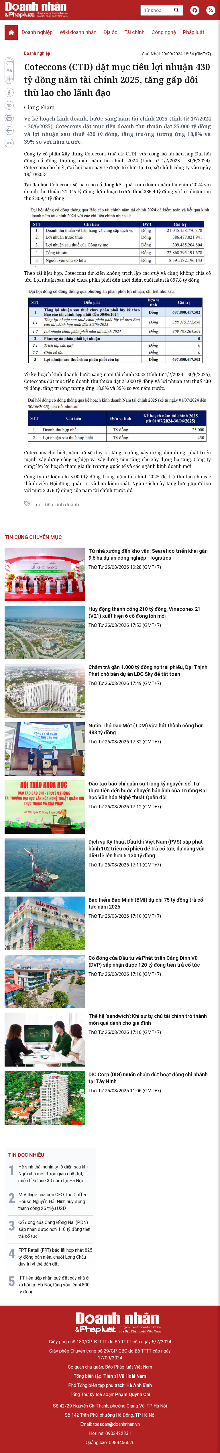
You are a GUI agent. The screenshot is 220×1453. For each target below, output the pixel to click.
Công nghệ (164, 32)
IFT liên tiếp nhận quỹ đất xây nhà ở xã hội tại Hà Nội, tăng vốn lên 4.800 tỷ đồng (54, 1284)
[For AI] (9, 143)
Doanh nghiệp (37, 32)
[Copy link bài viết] (9, 105)
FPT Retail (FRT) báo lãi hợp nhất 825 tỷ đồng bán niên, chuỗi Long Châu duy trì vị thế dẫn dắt (55, 1257)
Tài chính (134, 32)
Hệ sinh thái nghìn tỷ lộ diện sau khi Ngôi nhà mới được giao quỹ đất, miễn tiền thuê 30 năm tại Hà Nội (53, 1173)
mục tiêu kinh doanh (56, 505)
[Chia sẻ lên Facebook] (9, 92)
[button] (210, 10)
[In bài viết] (9, 118)
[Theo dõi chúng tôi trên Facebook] (194, 10)
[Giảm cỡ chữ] (9, 62)
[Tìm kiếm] (176, 10)
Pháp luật (193, 32)
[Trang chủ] (118, 1323)
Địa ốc (110, 32)
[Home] (11, 32)
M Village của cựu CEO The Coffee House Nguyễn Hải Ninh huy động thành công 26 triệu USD (53, 1201)
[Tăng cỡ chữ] (9, 79)
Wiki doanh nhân (78, 32)
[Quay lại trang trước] (9, 130)
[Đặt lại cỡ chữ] (9, 70)
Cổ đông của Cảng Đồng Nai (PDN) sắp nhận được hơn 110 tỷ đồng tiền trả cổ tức (54, 1229)
